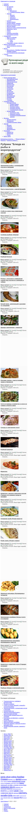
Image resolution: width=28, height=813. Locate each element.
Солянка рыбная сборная (10, 235)
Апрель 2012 (7, 770)
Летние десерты (11, 119)
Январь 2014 (7, 742)
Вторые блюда (14, 105)
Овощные (13, 18)
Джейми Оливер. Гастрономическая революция (15, 52)
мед (13, 785)
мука (24, 785)
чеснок (16, 797)
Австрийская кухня (12, 79)
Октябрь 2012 (8, 763)
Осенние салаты (15, 107)
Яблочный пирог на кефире (12, 722)
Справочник (7, 36)
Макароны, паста (12, 29)
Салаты (9, 20)
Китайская (10, 94)
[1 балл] (12, 170)
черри (12, 797)
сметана (16, 793)
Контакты (9, 55)
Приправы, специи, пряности (15, 43)
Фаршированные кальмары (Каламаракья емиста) (10, 641)
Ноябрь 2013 (7, 745)
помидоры (10, 788)
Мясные (12, 15)
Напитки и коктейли (12, 33)
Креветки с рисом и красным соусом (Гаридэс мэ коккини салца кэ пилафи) (13, 495)
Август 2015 (7, 734)
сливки (21, 791)
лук (11, 785)
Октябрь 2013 (8, 746)
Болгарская (10, 86)
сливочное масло (7, 793)
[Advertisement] (14, 352)
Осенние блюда (11, 103)
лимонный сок (5, 785)
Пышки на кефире (9, 704)
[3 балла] (23, 170)
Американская (11, 80)
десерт (2, 781)
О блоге (6, 54)
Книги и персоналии (9, 44)
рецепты (4, 791)
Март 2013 (7, 756)
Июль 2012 (7, 766)
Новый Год (10, 132)
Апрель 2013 (7, 755)
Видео (5, 48)
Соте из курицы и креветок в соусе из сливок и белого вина (14, 404)
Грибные (12, 16)
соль (10, 795)
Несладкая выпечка (12, 34)
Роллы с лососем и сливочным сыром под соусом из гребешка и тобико (12, 280)
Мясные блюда (11, 26)
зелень (9, 781)
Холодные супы (14, 112)
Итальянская (10, 93)
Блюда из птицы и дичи (13, 25)
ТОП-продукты (11, 39)
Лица (8, 47)
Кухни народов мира (10, 77)
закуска (5, 781)
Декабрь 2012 (8, 760)
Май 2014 (6, 739)
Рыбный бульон (6, 256)
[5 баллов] (9, 171)
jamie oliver (6, 777)
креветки (2, 783)
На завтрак (10, 6)
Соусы (9, 32)
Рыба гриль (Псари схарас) (10, 540)
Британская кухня (12, 82)
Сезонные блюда (9, 101)
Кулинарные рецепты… (7, 139)
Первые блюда (11, 22)
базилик (10, 779)
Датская (9, 90)
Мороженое (13, 11)
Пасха (8, 135)
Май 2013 (6, 753)
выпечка (24, 779)
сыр (17, 795)
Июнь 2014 (7, 738)
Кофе (11, 41)
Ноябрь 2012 (7, 762)
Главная (6, 4)
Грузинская (10, 89)
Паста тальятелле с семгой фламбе (13, 189)
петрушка (3, 789)
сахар (16, 791)
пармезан (17, 787)
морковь (21, 785)
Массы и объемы (12, 37)
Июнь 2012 (7, 767)
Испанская (10, 91)
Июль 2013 (7, 750)
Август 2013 (7, 749)
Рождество (10, 133)
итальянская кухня (18, 781)
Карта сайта (7, 136)
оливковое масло (8, 787)
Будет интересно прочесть (14, 46)
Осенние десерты (15, 108)
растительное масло (17, 788)
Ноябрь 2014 (7, 735)
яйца (21, 797)
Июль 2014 (7, 736)
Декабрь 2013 (8, 743)
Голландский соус (9, 711)
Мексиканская (11, 96)
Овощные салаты (15, 114)
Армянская (10, 83)
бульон (14, 779)
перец (22, 787)
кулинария (7, 783)
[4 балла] (3, 171)
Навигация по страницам (8, 1)
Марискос (4, 471)
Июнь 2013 (7, 752)
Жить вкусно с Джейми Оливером (16, 50)
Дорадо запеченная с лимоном (11, 327)
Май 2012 (6, 769)
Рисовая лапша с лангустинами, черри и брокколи (12, 381)
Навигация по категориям (8, 75)
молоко (16, 785)
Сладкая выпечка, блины (17, 12)
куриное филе (13, 783)
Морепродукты (14, 19)
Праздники (7, 130)
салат (11, 791)
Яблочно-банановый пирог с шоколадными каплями (12, 713)
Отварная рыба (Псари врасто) (11, 518)
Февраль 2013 (8, 757)
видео (18, 779)
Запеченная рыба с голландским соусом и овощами (12, 166)
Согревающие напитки (16, 109)
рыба (8, 790)
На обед (9, 8)
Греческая (10, 87)
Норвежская (10, 97)
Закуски (9, 13)
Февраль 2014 (8, 741)
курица (17, 783)
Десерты (9, 9)
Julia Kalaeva (4, 801)
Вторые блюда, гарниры (14, 23)
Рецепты (6, 5)
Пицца (9, 30)
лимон (21, 783)
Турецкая (9, 100)
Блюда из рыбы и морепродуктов (16, 27)
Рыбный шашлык (7, 449)
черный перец (6, 797)
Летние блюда (11, 111)
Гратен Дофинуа (8, 720)
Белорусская (10, 84)
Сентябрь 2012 (8, 764)
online (13, 777)
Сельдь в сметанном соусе (10, 427)
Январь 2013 (7, 759)
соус (14, 795)
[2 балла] (18, 170)
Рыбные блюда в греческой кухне (12, 688)
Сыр (11, 40)
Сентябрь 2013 (8, 748)
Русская (9, 98)
